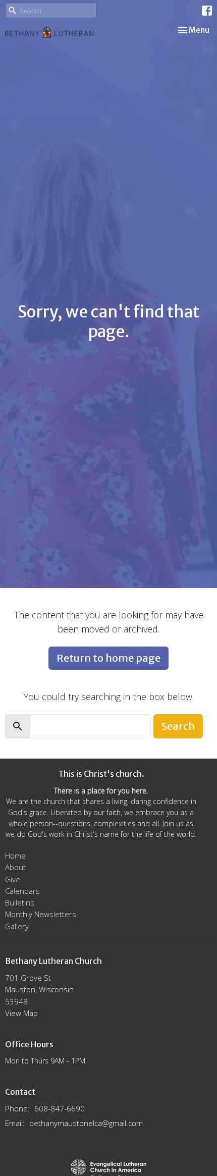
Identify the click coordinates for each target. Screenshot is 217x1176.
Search (178, 726)
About (15, 867)
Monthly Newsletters (40, 914)
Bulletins (19, 902)
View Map (21, 1013)
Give (12, 879)
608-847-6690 (59, 1108)
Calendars (22, 891)
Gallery (17, 926)
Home (15, 855)
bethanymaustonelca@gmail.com (86, 1123)
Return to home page (108, 658)
